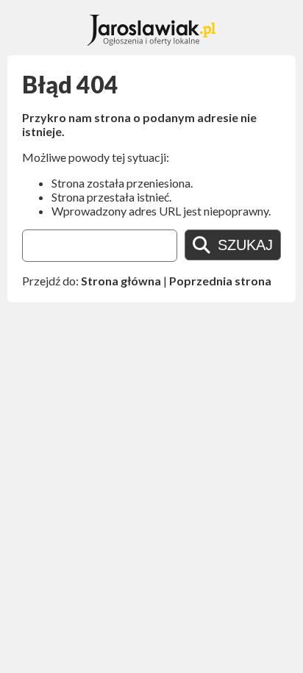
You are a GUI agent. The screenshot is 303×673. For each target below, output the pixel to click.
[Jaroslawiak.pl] (152, 41)
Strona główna (121, 281)
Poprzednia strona (220, 281)
